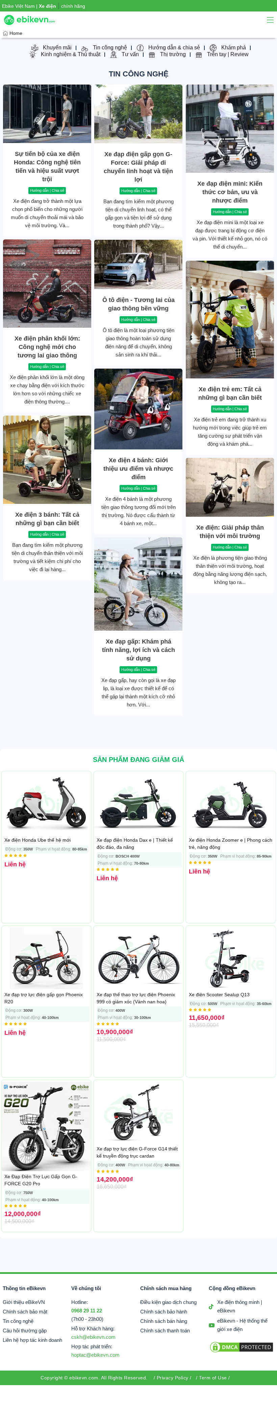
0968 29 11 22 (86, 1310)
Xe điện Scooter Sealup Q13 (219, 994)
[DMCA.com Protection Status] (241, 1352)
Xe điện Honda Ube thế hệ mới (37, 840)
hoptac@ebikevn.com (95, 1355)
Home (15, 33)
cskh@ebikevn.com (93, 1337)
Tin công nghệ (139, 74)
